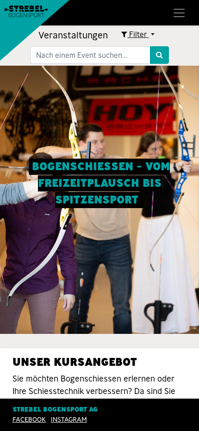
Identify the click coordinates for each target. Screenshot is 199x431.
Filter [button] (138, 34)
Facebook (29, 419)
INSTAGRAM (69, 419)
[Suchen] (159, 55)
